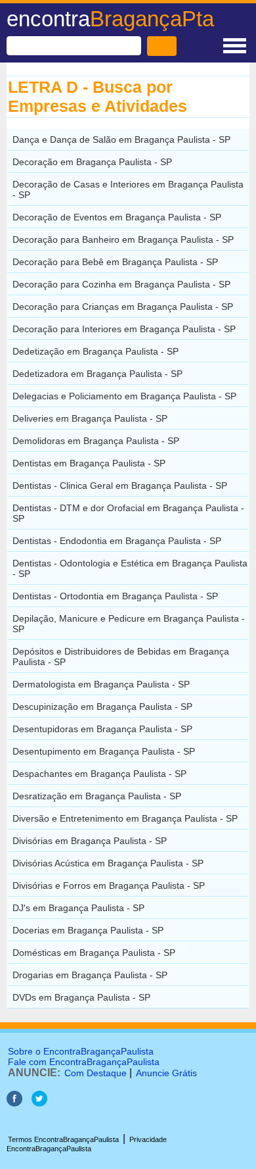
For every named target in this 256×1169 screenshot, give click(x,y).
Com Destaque (95, 1073)
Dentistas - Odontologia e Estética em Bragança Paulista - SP (129, 568)
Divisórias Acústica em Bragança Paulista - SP (107, 863)
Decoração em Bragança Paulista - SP (92, 162)
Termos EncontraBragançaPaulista (63, 1139)
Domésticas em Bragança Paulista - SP (93, 952)
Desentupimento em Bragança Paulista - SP (103, 751)
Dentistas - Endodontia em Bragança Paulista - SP (116, 540)
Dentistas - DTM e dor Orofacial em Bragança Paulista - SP (128, 513)
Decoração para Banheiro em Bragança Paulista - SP (123, 239)
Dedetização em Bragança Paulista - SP (95, 351)
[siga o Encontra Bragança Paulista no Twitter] (39, 1102)
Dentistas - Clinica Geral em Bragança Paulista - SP (119, 485)
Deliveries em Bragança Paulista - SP (89, 418)
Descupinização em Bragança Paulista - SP (102, 706)
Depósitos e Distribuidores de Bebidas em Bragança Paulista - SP (120, 656)
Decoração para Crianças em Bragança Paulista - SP (122, 306)
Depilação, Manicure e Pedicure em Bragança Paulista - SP (128, 623)
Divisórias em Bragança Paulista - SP (89, 840)
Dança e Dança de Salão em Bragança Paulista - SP (121, 139)
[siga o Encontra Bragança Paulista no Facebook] (14, 1102)
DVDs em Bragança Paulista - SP (81, 997)
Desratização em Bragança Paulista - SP (96, 796)
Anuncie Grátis (166, 1073)
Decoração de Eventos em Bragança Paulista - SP (116, 217)
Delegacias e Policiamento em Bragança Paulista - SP (124, 396)
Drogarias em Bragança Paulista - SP (89, 975)
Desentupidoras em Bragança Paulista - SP (102, 729)
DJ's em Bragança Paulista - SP (78, 908)
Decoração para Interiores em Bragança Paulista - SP (124, 329)
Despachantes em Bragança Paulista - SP (99, 773)
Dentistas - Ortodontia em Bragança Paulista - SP (115, 596)
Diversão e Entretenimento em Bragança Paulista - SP (125, 818)
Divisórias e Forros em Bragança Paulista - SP (108, 885)
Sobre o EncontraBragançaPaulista (81, 1051)
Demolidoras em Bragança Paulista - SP (95, 440)
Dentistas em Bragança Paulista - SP (88, 463)
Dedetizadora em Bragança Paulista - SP (97, 373)
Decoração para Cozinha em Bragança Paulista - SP (121, 284)
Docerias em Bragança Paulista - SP (87, 930)
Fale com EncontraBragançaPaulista (84, 1062)
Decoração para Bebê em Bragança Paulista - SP (115, 262)
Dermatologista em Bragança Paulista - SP (101, 684)
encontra (110, 19)
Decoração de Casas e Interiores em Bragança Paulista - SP (128, 189)
